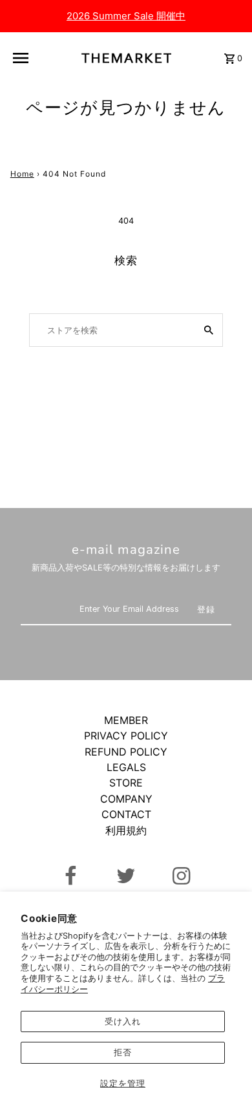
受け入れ (123, 1021)
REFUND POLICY (126, 751)
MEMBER (126, 720)
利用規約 (126, 830)
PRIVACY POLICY (126, 735)
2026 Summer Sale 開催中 (126, 16)
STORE (126, 782)
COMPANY (126, 798)
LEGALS (126, 767)
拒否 (123, 1052)
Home (22, 174)
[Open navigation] (24, 58)
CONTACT (126, 814)
